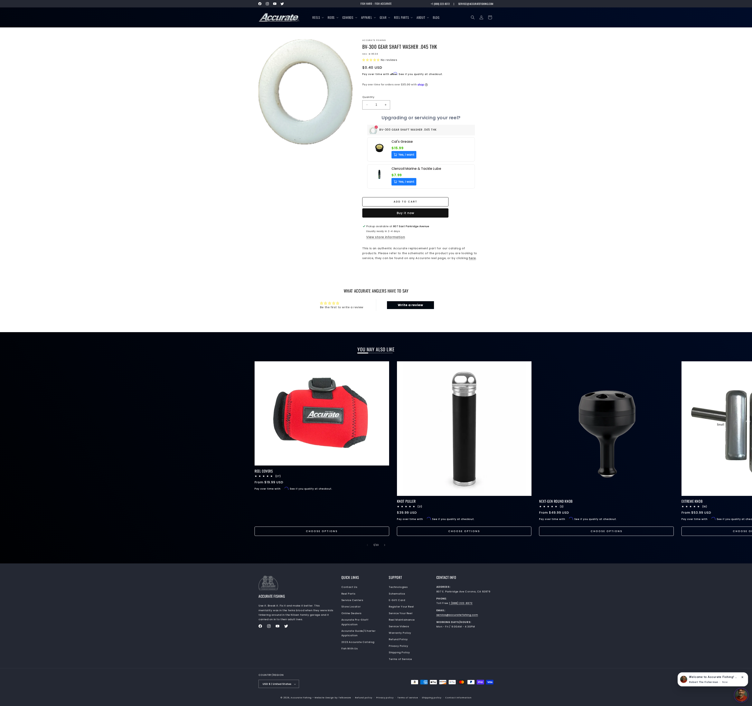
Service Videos (399, 626)
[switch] (741, 695)
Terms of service (407, 697)
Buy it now (405, 213)
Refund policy (363, 697)
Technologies (398, 587)
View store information (385, 237)
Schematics (397, 594)
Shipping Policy (399, 652)
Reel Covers (264, 471)
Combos (347, 17)
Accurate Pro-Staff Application (355, 622)
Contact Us (349, 587)
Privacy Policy (398, 646)
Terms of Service (400, 659)
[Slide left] (367, 545)
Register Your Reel (401, 607)
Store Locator (351, 607)
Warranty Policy (400, 633)
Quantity (368, 97)
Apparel (366, 17)
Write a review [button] (410, 305)
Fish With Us (349, 648)
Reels (316, 17)
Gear (383, 17)
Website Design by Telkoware (333, 697)
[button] (317, 17)
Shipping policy (431, 697)
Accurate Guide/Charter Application (358, 633)
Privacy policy (385, 697)
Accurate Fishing (301, 697)
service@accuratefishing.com (476, 3)
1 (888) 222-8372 (461, 603)
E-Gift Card (397, 600)
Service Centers (352, 600)
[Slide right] (384, 545)
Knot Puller (406, 501)
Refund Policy (398, 639)
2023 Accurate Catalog (358, 642)
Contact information (458, 697)
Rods (331, 17)
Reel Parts (401, 17)
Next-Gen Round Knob (555, 501)
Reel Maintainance (402, 620)
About (421, 17)
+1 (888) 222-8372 (440, 3)
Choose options (322, 531)
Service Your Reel (400, 613)
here (472, 258)
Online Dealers (351, 613)
